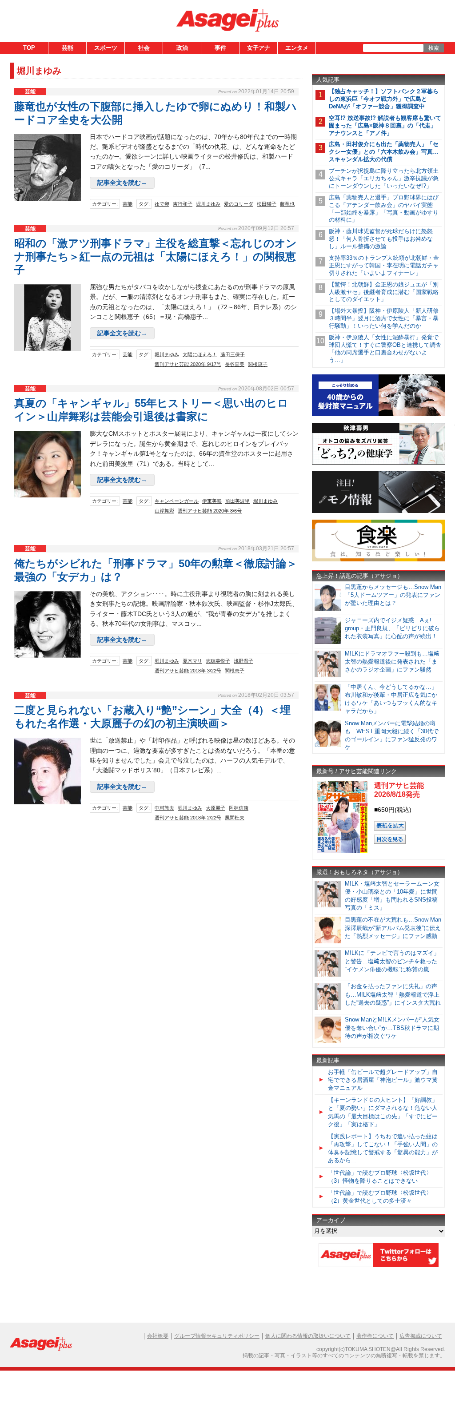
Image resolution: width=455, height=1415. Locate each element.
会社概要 (157, 1336)
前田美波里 (237, 501)
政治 (182, 47)
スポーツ (105, 47)
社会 (144, 47)
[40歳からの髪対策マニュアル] (378, 414)
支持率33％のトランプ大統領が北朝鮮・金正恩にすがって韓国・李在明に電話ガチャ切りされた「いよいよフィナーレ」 (384, 265)
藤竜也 (287, 204)
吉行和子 (182, 204)
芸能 (67, 47)
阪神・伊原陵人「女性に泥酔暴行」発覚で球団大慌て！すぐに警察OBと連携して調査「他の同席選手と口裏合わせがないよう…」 (385, 348)
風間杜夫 (234, 817)
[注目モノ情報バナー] (378, 511)
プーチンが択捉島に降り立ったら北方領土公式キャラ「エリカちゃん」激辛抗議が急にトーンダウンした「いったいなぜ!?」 (384, 178)
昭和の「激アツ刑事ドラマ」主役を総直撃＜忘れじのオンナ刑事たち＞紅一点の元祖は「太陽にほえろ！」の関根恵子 (155, 256)
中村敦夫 (164, 808)
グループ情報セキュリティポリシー (216, 1336)
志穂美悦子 (218, 661)
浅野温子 (243, 661)
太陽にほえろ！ (200, 354)
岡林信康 (238, 808)
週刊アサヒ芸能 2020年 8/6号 (210, 510)
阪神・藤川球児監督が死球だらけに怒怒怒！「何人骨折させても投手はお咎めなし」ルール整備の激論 (381, 239)
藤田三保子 (232, 354)
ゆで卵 (162, 204)
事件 (220, 47)
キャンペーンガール (177, 501)
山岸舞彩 (164, 510)
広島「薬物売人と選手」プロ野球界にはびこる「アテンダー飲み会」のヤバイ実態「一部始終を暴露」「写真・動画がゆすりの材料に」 (384, 208)
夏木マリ (192, 661)
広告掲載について (420, 1336)
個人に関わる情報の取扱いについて (308, 1336)
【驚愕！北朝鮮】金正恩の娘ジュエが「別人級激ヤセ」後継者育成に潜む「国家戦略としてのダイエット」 (384, 292)
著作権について (375, 1336)
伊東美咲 (212, 501)
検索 (433, 48)
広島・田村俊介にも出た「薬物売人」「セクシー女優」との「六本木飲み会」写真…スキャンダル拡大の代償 (384, 152)
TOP (29, 47)
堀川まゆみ (208, 204)
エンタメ (296, 47)
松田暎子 (266, 204)
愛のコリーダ (238, 204)
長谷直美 (234, 364)
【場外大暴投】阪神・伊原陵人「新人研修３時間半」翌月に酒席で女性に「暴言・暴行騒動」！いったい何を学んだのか (384, 318)
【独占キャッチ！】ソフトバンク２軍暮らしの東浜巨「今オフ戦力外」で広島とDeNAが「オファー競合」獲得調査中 (384, 99)
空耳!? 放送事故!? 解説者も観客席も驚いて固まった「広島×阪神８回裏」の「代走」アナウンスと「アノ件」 (385, 125)
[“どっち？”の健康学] (378, 463)
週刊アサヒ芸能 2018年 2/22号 (188, 817)
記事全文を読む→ (122, 182)
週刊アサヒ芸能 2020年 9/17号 (188, 364)
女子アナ (258, 47)
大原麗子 (215, 808)
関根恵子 (257, 364)
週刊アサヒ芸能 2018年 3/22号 (188, 670)
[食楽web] (378, 559)
